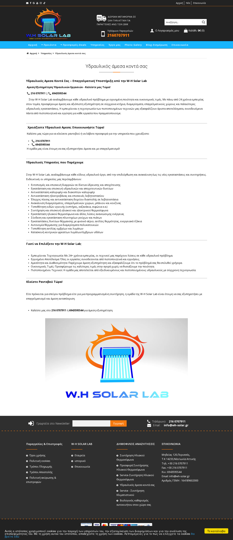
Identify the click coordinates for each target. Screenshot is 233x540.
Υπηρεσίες (97, 44)
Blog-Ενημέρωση (157, 44)
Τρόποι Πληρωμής (40, 466)
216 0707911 (38, 93)
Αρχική (179, 2)
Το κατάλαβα (216, 531)
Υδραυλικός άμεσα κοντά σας (137, 485)
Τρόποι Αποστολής (41, 472)
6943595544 (59, 93)
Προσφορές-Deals (74, 44)
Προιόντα (49, 44)
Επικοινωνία (199, 2)
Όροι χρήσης (37, 455)
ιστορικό (80, 461)
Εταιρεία (80, 455)
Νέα (188, 2)
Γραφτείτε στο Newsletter (53, 423)
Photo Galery (133, 44)
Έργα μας (115, 44)
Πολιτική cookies (39, 461)
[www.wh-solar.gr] (48, 38)
